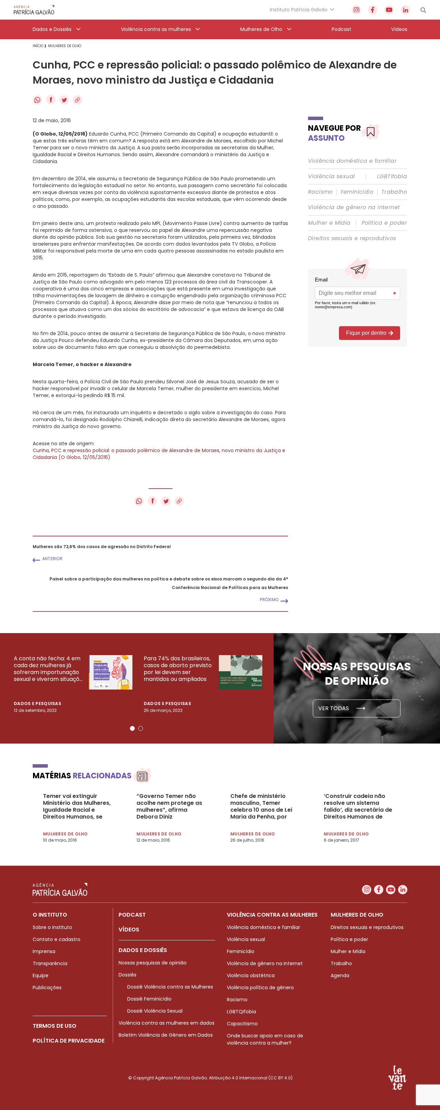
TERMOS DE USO (54, 1026)
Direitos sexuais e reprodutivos (352, 238)
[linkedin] (405, 9)
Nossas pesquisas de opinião (153, 962)
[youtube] (389, 9)
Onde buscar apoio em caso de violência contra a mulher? (265, 1039)
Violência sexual (331, 176)
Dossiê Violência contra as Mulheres (170, 986)
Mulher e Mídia (329, 223)
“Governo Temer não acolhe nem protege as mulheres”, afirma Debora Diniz (169, 806)
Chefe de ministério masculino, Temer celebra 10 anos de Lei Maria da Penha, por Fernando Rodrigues (261, 806)
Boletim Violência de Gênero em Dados (166, 1035)
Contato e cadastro (56, 939)
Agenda (340, 975)
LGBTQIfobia (241, 1011)
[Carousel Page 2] (140, 728)
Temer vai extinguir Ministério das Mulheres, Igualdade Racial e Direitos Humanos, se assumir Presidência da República (77, 806)
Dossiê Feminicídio (149, 998)
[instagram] (356, 9)
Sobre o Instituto (52, 927)
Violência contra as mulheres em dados (166, 1023)
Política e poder (384, 223)
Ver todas (334, 708)
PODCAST (132, 915)
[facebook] (372, 9)
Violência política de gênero (260, 987)
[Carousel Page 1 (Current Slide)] (132, 728)
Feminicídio (357, 192)
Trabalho (394, 192)
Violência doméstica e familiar (352, 161)
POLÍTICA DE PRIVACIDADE (68, 1041)
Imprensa (44, 951)
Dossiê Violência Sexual (155, 1010)
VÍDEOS (129, 929)
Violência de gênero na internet (354, 207)
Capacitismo (242, 1023)
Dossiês (127, 974)
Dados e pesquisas (37, 703)
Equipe (40, 975)
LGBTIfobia (392, 176)
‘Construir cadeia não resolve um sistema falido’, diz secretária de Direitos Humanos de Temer (358, 806)
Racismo (320, 192)
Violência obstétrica (251, 975)
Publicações (47, 987)
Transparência (50, 963)
